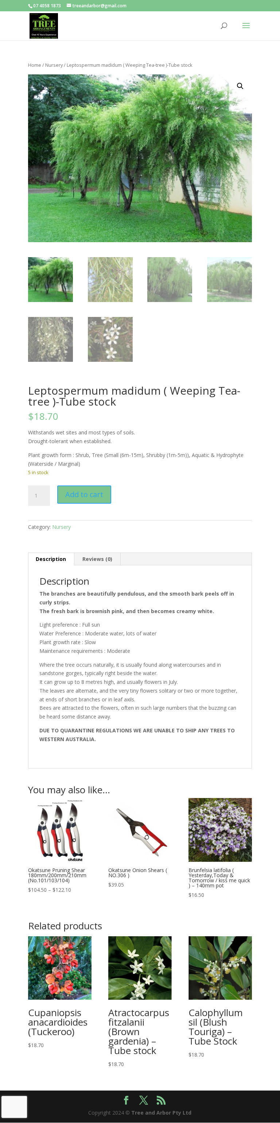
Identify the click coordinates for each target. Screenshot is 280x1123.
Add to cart (84, 494)
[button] (240, 86)
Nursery (54, 65)
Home (34, 65)
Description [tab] (51, 558)
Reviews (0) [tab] (97, 558)
